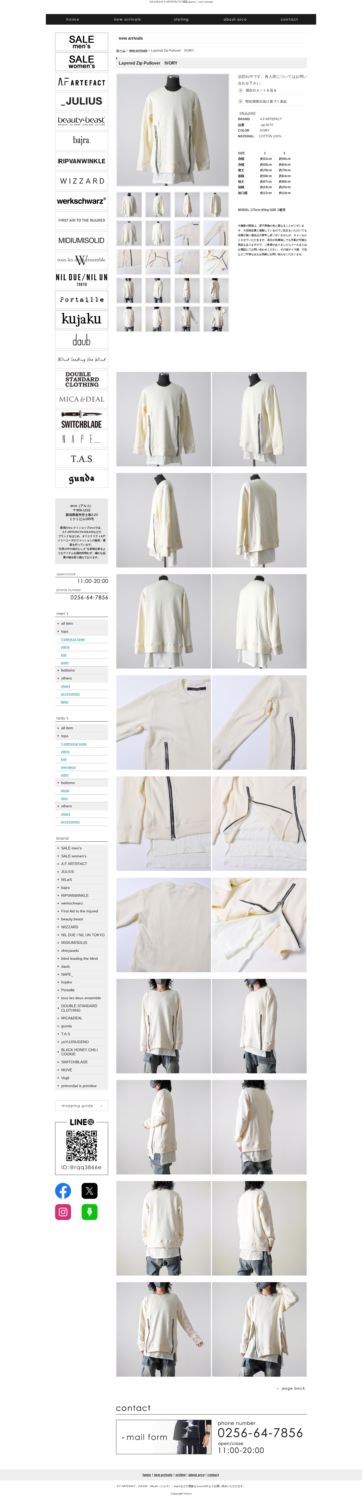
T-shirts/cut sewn (74, 744)
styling (180, 1475)
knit (64, 655)
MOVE (66, 1070)
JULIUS (67, 872)
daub (65, 966)
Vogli (65, 1078)
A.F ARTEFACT (74, 864)
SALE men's (71, 848)
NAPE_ (67, 974)
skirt (64, 798)
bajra (65, 887)
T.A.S (65, 1034)
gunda (66, 1026)
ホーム (121, 50)
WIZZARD (69, 927)
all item (67, 623)
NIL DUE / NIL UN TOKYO (83, 935)
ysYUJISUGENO (75, 1042)
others (66, 678)
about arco (196, 1475)
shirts (65, 647)
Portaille (68, 990)
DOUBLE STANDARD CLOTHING (79, 1008)
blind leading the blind (79, 958)
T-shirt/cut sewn (73, 639)
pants (65, 790)
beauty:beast (72, 919)
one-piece (68, 767)
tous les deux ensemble (81, 998)
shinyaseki (70, 950)
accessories (70, 694)
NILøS (66, 879)
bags (64, 702)
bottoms (68, 670)
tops (64, 631)
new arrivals (138, 50)
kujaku (66, 982)
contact (213, 1475)
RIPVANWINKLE (75, 895)
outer (65, 663)
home (147, 1475)
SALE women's (73, 856)
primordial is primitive (79, 1086)
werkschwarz (72, 903)
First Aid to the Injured (79, 911)
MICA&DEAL (71, 1018)
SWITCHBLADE (74, 1062)
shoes (65, 686)
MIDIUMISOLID (74, 942)
